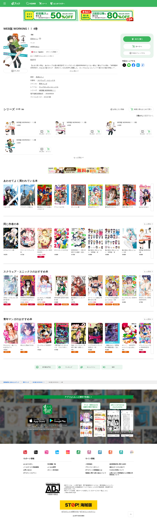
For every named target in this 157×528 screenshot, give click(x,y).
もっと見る (147, 224)
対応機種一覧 (51, 464)
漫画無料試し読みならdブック (11, 382)
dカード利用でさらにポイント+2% (41, 56)
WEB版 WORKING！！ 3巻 (127, 122)
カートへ (139, 46)
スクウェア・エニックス (46, 80)
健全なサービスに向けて (117, 467)
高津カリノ (34, 39)
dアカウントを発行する (70, 511)
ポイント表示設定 (53, 470)
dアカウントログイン (30, 473)
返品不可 (33, 59)
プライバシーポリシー (92, 467)
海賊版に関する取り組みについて (95, 473)
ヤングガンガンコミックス (48, 87)
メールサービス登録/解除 (31, 467)
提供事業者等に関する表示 (118, 464)
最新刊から (149, 116)
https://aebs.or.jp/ (70, 492)
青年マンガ (43, 84)
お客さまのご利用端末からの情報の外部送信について (121, 474)
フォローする (40, 39)
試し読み (17, 71)
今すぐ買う (139, 39)
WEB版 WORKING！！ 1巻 (26, 122)
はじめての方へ (28, 464)
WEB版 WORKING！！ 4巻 (26, 140)
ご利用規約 (88, 464)
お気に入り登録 (118, 109)
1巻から (139, 116)
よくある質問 (51, 467)
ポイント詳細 (51, 52)
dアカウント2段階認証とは (93, 470)
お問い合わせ (27, 470)
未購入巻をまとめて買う (143, 109)
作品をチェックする (138, 53)
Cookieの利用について (117, 470)
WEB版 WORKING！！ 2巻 (76, 122)
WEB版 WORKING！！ (47, 90)
